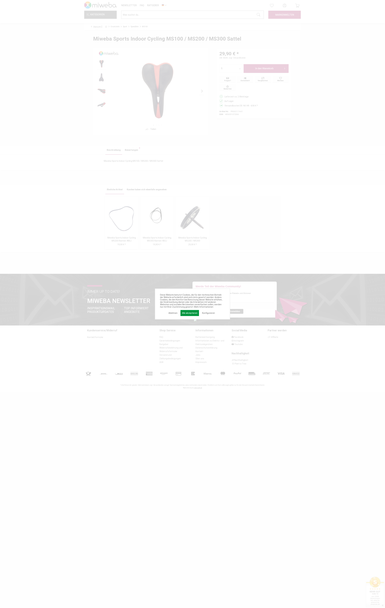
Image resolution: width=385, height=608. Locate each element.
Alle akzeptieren (189, 313)
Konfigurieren (208, 313)
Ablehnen (172, 313)
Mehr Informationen (203, 307)
